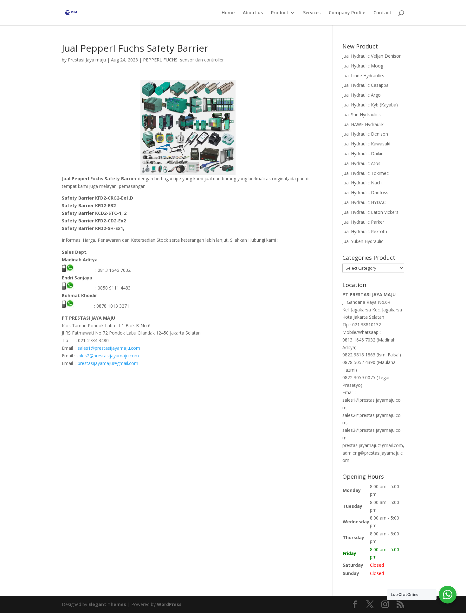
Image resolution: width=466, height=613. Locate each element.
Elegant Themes (107, 604)
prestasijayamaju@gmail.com (108, 363)
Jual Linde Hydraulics (363, 76)
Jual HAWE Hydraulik (363, 124)
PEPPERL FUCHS (160, 60)
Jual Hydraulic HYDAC (364, 202)
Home (228, 13)
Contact (382, 13)
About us (253, 13)
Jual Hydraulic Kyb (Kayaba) (370, 105)
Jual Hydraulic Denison (365, 134)
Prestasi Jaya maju (87, 60)
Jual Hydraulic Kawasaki (366, 144)
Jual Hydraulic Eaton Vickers (370, 212)
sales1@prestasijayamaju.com (109, 348)
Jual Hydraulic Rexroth (364, 231)
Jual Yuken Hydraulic (362, 241)
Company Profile (347, 13)
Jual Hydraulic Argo (361, 95)
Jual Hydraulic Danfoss (365, 192)
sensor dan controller (202, 60)
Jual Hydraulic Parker (363, 222)
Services (311, 13)
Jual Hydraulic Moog (362, 66)
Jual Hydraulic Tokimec (365, 173)
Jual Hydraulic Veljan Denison (372, 56)
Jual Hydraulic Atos (361, 163)
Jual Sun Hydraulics (361, 115)
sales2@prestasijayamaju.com (107, 356)
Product (279, 13)
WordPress (169, 604)
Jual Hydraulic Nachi (362, 183)
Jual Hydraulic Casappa (365, 85)
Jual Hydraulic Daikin (363, 153)
